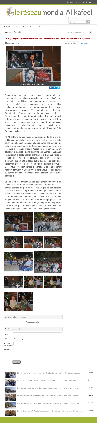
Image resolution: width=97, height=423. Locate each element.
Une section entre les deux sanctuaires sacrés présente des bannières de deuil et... (48, 403)
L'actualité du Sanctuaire (29, 27)
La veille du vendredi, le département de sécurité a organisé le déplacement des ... (48, 373)
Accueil (8, 32)
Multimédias (55, 27)
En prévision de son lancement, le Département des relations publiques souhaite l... (48, 395)
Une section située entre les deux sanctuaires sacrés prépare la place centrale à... (48, 388)
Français (71, 2)
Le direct (63, 27)
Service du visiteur (44, 27)
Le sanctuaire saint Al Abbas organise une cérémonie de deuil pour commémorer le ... (49, 411)
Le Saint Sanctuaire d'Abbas (12, 27)
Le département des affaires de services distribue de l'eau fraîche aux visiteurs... (47, 380)
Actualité (17, 32)
